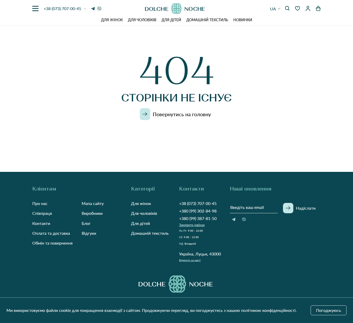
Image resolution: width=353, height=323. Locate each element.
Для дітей (171, 20)
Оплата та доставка (51, 233)
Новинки (242, 20)
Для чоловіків (142, 20)
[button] (275, 8)
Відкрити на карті (190, 260)
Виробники (92, 213)
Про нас (40, 203)
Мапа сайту (93, 203)
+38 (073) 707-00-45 (198, 203)
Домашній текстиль (207, 20)
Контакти (41, 223)
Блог (86, 223)
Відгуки (89, 233)
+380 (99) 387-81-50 (198, 218)
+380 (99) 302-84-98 (198, 210)
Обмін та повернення (52, 242)
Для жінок (112, 20)
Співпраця (42, 213)
